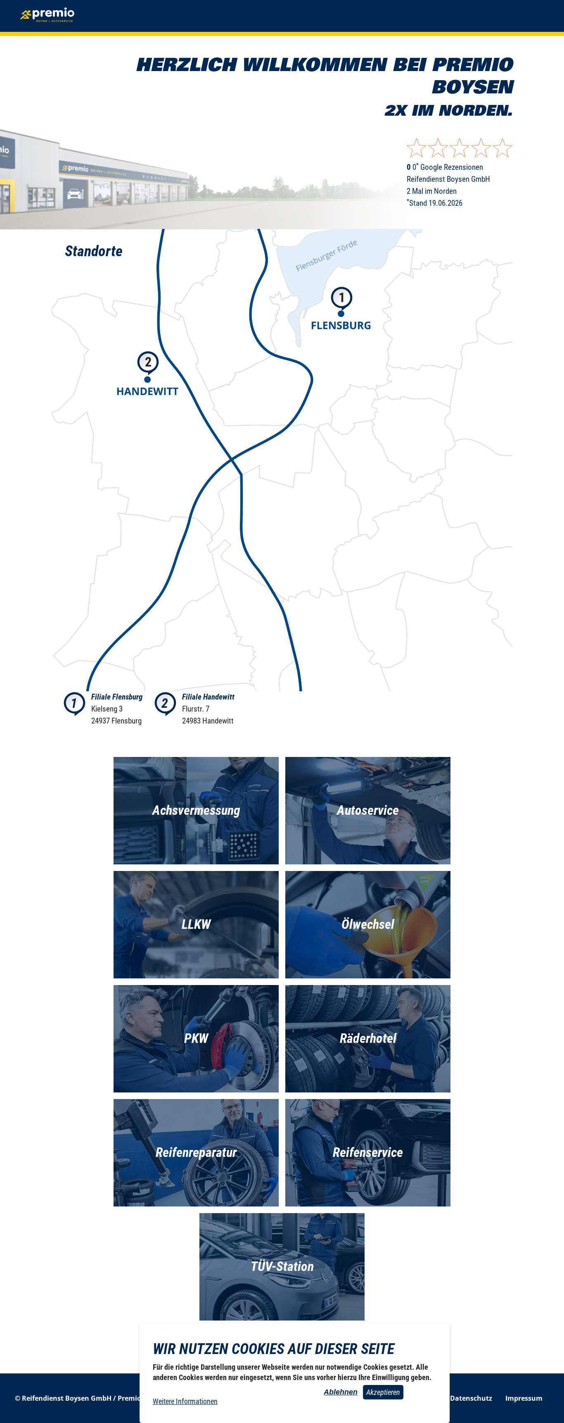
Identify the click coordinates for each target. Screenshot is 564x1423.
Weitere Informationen (185, 1401)
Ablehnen (341, 1392)
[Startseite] (48, 16)
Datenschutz (471, 1398)
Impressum (524, 1398)
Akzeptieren (383, 1392)
